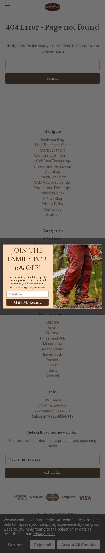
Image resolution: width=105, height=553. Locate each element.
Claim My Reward (28, 302)
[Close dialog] (99, 247)
